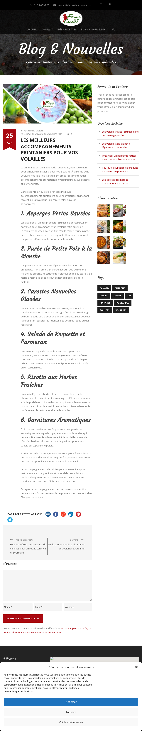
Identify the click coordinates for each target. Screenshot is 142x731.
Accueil (32, 29)
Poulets (104, 310)
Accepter (71, 701)
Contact (47, 29)
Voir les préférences (71, 722)
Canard (104, 288)
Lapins (117, 295)
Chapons (120, 288)
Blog (60, 134)
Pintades (105, 302)
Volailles (121, 310)
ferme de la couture (33, 130)
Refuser (71, 712)
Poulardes (122, 302)
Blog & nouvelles (93, 29)
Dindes (104, 295)
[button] (136, 667)
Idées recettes (67, 29)
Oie (129, 295)
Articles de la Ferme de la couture (40, 134)
